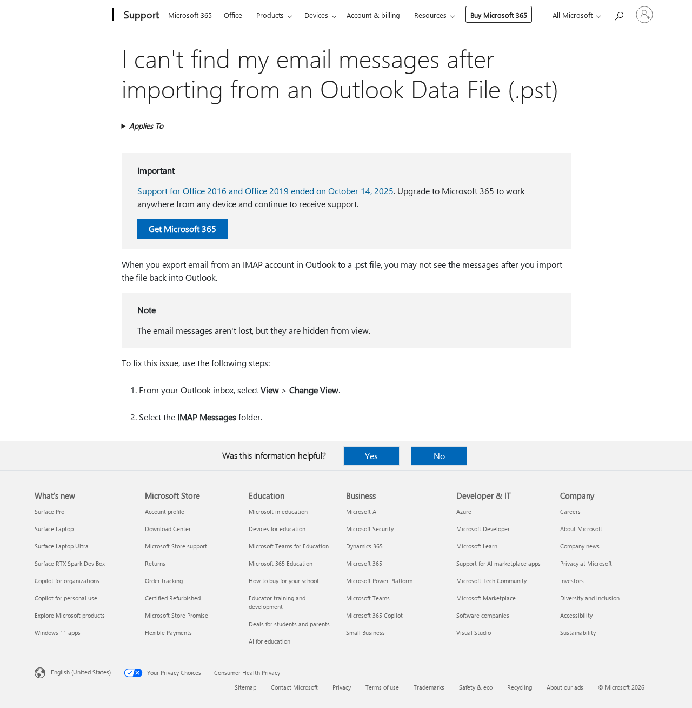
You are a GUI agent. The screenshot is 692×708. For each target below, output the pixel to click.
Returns (155, 563)
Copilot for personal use (66, 598)
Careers (570, 511)
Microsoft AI (362, 511)
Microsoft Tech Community (491, 581)
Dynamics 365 (364, 546)
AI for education (269, 641)
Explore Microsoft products (70, 615)
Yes (371, 455)
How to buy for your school (283, 581)
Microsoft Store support (176, 546)
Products (270, 14)
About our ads (565, 687)
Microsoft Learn (476, 546)
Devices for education (277, 529)
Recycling (519, 687)
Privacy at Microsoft (586, 563)
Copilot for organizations (67, 581)
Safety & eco (476, 687)
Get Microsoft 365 (182, 228)
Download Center (168, 529)
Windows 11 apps (58, 632)
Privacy (341, 687)
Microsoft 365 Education (280, 563)
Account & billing (373, 14)
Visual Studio (473, 632)
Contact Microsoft (294, 687)
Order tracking (164, 581)
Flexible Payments (168, 632)
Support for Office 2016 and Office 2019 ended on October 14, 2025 (265, 190)
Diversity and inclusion (590, 598)
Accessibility (576, 615)
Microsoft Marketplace (486, 598)
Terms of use (382, 687)
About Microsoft (581, 529)
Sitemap (245, 687)
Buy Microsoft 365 (498, 14)
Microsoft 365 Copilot (374, 615)
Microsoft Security (370, 529)
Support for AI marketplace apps (498, 563)
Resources (430, 14)
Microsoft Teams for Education (289, 546)
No (439, 455)
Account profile (164, 511)
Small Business (365, 632)
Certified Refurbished (173, 598)
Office (233, 14)
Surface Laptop (54, 529)
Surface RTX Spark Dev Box (70, 563)
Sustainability (578, 632)
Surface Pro (49, 511)
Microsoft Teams (368, 598)
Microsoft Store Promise (176, 615)
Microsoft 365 (190, 14)
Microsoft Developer (483, 529)
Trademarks (429, 687)
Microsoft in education (278, 511)
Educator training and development (277, 602)
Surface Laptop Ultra (62, 546)
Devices (316, 14)
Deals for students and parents (289, 624)
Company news (580, 546)
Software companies (482, 615)
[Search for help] (618, 14)
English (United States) (81, 672)
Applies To (146, 126)
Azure (463, 511)
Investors (572, 581)
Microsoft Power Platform (379, 581)
